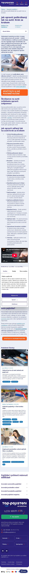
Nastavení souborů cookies (7, 564)
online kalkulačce (21, 86)
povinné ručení (5, 319)
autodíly (9, 117)
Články (3, 9)
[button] (14, 484)
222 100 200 (6, 530)
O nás (17, 538)
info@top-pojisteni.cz (9, 532)
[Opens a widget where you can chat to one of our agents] (23, 571)
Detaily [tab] (14, 271)
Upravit (14, 299)
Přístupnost (19, 564)
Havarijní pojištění (12, 9)
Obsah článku (6, 31)
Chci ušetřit (15, 517)
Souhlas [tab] (5, 271)
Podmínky (3, 562)
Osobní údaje (11, 562)
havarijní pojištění (21, 329)
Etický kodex (19, 562)
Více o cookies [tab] (23, 271)
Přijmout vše (14, 295)
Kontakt (4, 538)
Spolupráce (19, 544)
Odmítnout (14, 304)
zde (7, 289)
